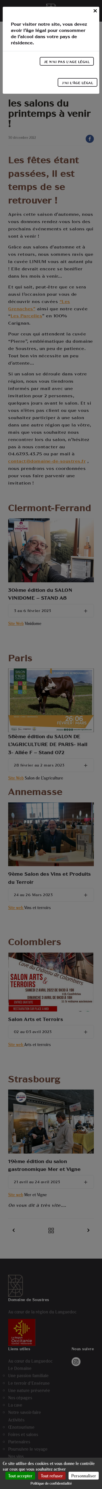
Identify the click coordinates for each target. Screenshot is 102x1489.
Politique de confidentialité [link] (51, 1483)
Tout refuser (52, 1475)
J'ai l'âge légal (77, 82)
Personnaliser (83, 1475)
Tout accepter (20, 1475)
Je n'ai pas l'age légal (67, 61)
